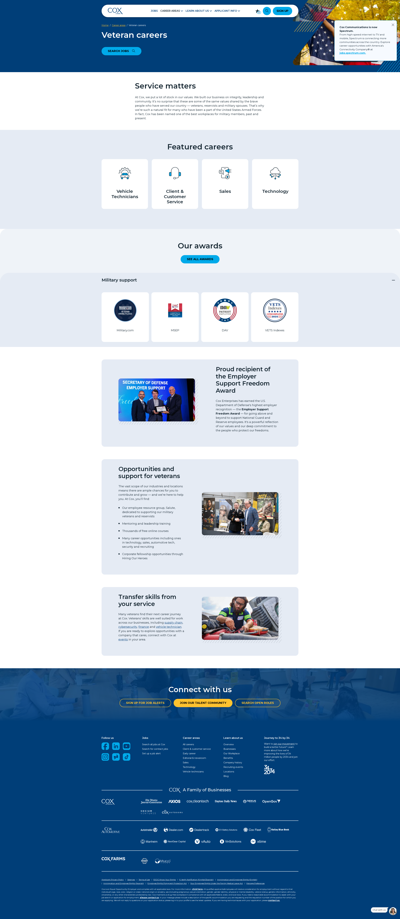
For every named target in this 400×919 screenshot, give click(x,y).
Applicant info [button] (226, 10)
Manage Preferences (255, 883)
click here (197, 889)
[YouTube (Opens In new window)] (126, 746)
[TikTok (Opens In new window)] (126, 757)
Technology (189, 767)
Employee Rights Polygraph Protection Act (167, 883)
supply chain (173, 622)
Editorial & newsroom (194, 758)
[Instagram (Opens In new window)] (105, 757)
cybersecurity (127, 627)
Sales (185, 762)
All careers (188, 744)
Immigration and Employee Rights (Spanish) (123, 883)
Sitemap (131, 879)
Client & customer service (197, 749)
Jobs (154, 10)
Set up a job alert (151, 753)
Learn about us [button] (197, 10)
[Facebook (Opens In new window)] (105, 746)
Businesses (229, 749)
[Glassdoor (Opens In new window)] (116, 757)
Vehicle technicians (193, 771)
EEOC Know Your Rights (164, 879)
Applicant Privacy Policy (113, 879)
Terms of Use (144, 879)
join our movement (284, 743)
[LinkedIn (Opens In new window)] (116, 746)
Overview (228, 744)
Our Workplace (231, 753)
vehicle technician (169, 627)
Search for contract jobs (155, 749)
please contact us (149, 897)
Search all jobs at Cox (153, 744)
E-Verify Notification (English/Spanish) (196, 879)
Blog (226, 776)
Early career (189, 753)
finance (143, 627)
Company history (232, 762)
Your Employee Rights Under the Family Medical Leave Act (216, 883)
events (123, 639)
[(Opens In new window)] (125, 172)
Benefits (228, 758)
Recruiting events (233, 767)
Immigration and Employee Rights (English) (237, 879)
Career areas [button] (170, 10)
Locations (228, 771)
